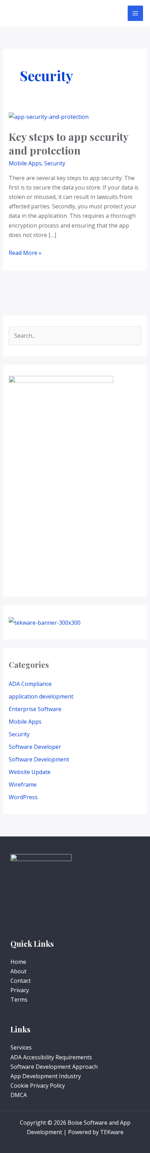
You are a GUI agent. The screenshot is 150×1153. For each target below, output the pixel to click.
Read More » (25, 252)
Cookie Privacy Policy (37, 1085)
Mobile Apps (25, 163)
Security (54, 163)
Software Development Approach (54, 1066)
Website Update (30, 772)
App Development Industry (45, 1076)
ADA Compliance (30, 684)
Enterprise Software (35, 709)
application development (41, 696)
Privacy (19, 990)
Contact (20, 980)
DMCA (18, 1095)
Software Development (39, 759)
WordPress (23, 797)
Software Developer (35, 747)
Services (21, 1047)
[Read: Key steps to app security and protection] (49, 116)
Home (18, 962)
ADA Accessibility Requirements (51, 1057)
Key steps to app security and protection (68, 143)
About (18, 971)
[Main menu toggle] (135, 13)
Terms (19, 999)
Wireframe (23, 784)
